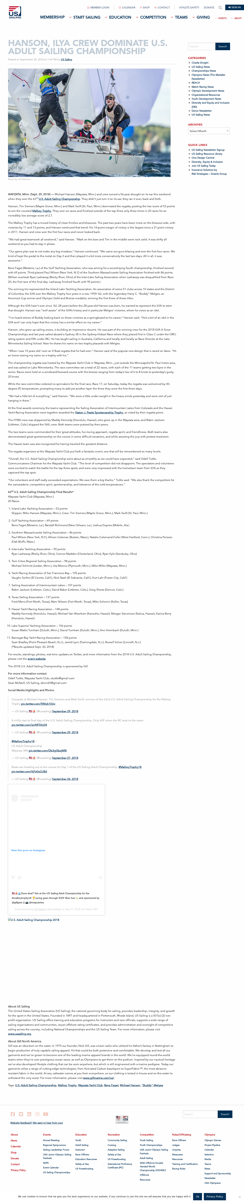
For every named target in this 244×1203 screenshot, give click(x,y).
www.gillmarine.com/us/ (98, 1078)
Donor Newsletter (202, 110)
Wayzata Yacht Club (90, 1085)
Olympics (210, 1134)
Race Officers (82, 1154)
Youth (78, 1140)
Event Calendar (51, 1167)
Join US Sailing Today (204, 165)
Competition (153, 17)
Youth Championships (151, 1145)
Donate (209, 7)
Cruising (112, 1145)
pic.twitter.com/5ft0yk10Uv (38, 704)
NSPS (46, 1163)
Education (120, 17)
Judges (176, 1145)
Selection (209, 1154)
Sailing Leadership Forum (56, 1149)
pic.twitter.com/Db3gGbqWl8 (48, 750)
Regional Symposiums (54, 1145)
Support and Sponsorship (218, 1173)
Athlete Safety (189, 7)
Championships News (204, 70)
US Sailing (66, 59)
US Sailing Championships (56, 1172)
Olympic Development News (208, 90)
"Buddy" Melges (152, 1085)
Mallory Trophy (41, 211)
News (14, 1140)
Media (208, 1159)
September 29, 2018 (65, 711)
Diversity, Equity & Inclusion (207, 161)
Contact (164, 7)
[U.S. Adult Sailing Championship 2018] (65, 955)
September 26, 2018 (65, 779)
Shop (146, 7)
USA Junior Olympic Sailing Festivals (57, 1156)
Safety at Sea (82, 1164)
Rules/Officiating (181, 1134)
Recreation (114, 1134)
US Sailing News (201, 66)
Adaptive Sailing (116, 1149)
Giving (203, 17)
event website (37, 659)
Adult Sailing (81, 1145)
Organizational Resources (206, 94)
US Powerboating (84, 1168)
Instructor (80, 1149)
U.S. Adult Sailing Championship (59, 199)
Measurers (177, 1154)
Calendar (128, 7)
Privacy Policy (18, 1170)
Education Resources (86, 1159)
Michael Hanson (130, 1085)
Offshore (144, 1175)
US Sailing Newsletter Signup (208, 149)
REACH (196, 82)
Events (222, 18)
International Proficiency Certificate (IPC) (120, 1166)
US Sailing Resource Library (207, 153)
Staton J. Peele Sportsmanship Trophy (99, 412)
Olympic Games (213, 1140)
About (238, 18)
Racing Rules (178, 1168)
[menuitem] (100, 9)
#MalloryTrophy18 (23, 741)
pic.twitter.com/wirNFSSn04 (29, 725)
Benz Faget (111, 1085)
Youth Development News (206, 98)
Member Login (99, 7)
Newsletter (210, 1178)
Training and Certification (185, 1164)
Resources (145, 1179)
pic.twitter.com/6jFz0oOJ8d (29, 771)
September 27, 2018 (65, 758)
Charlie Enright (200, 62)
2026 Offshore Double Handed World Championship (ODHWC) (153, 1167)
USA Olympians (213, 1183)
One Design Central (203, 157)
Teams (181, 17)
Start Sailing (86, 17)
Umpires (176, 1149)
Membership (52, 17)
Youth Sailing (146, 1140)
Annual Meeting (51, 1140)
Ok (197, 1196)
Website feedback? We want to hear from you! (36, 1122)
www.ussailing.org (19, 1034)
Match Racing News (203, 86)
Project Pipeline (212, 1145)
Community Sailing (117, 1140)
